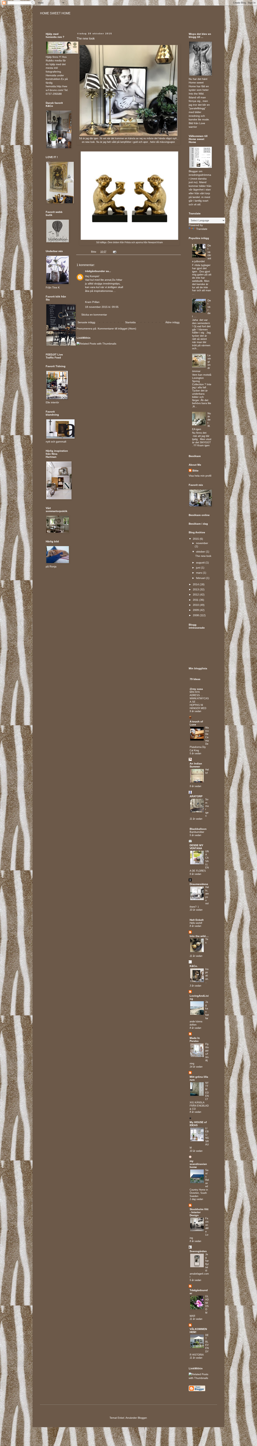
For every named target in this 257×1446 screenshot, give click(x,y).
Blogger (142, 1417)
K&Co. (194, 966)
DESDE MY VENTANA (196, 847)
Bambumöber (197, 832)
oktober (201, 551)
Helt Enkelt (197, 919)
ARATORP (196, 796)
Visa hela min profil (200, 475)
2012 (196, 594)
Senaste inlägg (86, 322)
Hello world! (196, 923)
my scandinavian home (198, 1164)
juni (198, 567)
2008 (196, 615)
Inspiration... (207, 976)
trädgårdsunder (95, 271)
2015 (196, 538)
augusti (200, 562)
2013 (196, 589)
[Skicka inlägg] (114, 252)
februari (201, 577)
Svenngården (198, 1251)
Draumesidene (199, 884)
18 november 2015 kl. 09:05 (102, 306)
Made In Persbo (195, 1039)
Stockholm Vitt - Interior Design (199, 1212)
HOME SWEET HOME (55, 13)
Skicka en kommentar (94, 314)
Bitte (195, 470)
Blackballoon (198, 828)
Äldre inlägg (172, 322)
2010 (196, 604)
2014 (196, 584)
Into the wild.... (199, 936)
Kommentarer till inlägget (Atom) (117, 328)
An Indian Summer (196, 765)
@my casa (196, 688)
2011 (196, 599)
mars (199, 572)
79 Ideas (195, 679)
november (202, 543)
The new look (203, 555)
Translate (201, 228)
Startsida (130, 322)
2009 (196, 609)
